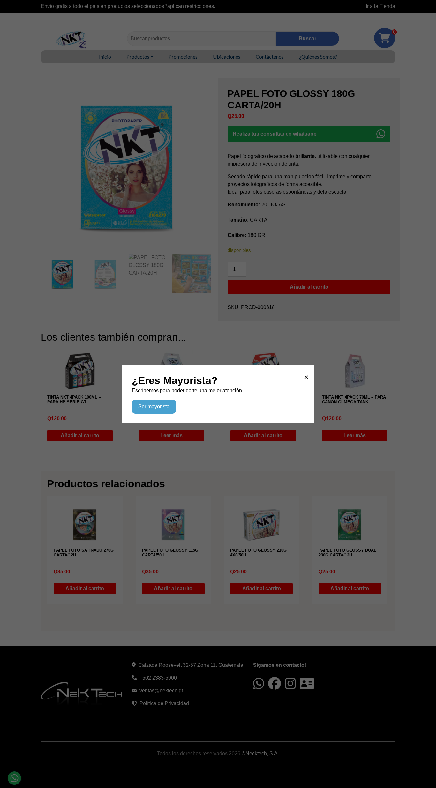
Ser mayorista (153, 406)
